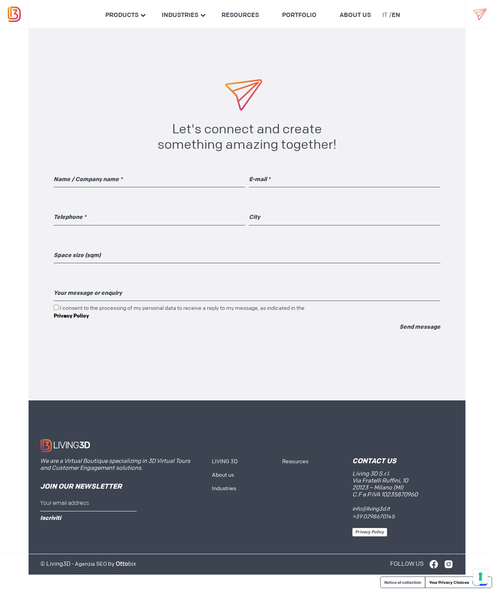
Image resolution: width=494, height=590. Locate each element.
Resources (240, 15)
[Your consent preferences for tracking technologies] (480, 576)
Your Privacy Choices (449, 582)
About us (355, 15)
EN (396, 15)
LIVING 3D (225, 462)
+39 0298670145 (373, 517)
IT (384, 15)
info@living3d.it (371, 509)
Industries (180, 15)
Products (122, 15)
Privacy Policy (369, 532)
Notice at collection (402, 582)
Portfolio (299, 15)
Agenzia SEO (91, 564)
